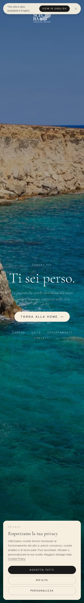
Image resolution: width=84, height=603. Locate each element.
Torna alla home (39, 316)
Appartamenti (59, 332)
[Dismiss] (76, 9)
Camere (18, 332)
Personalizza (42, 590)
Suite (36, 332)
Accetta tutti (42, 569)
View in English (54, 8)
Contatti (42, 338)
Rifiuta (42, 580)
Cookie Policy (16, 559)
